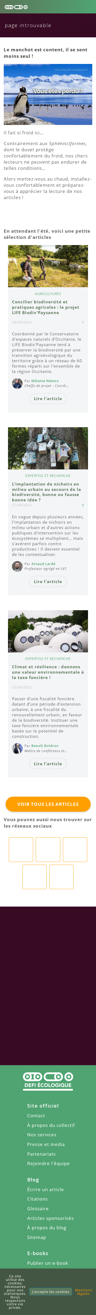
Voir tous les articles (48, 804)
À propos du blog (46, 1227)
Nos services (42, 1134)
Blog (33, 1179)
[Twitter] (34, 877)
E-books (37, 1253)
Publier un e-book (47, 1263)
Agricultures (48, 294)
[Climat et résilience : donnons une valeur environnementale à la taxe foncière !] (48, 631)
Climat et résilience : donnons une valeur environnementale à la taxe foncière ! (48, 672)
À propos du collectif (51, 1125)
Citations (37, 1199)
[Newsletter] (61, 877)
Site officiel (43, 1105)
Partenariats (41, 1154)
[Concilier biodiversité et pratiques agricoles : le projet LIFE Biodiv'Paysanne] (48, 266)
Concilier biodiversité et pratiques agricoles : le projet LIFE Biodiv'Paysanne (45, 307)
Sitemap (36, 1237)
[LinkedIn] (48, 849)
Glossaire (38, 1208)
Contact (36, 1115)
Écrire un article (45, 1189)
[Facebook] (21, 849)
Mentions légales (83, 1292)
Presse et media (46, 1144)
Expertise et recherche (48, 475)
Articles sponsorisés (50, 1218)
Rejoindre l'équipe (48, 1163)
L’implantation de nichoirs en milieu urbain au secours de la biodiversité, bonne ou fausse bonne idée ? (46, 492)
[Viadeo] (75, 849)
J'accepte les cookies (50, 1291)
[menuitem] (48, 1105)
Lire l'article (48, 398)
